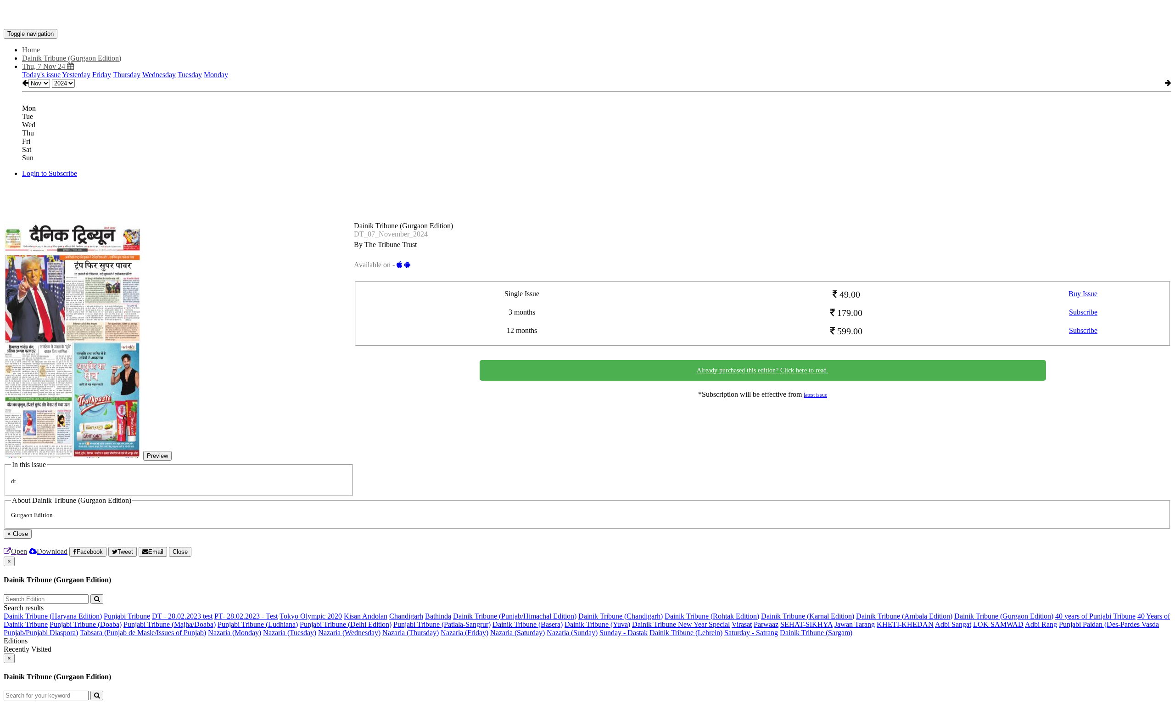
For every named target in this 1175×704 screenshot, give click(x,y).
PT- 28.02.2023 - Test (246, 616)
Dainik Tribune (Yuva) (597, 624)
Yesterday (76, 75)
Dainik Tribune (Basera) (527, 624)
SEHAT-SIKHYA (806, 624)
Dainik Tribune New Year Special (681, 624)
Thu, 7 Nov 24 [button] (44, 66)
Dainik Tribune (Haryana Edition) (53, 616)
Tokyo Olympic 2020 (311, 616)
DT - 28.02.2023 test (182, 616)
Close (180, 551)
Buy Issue (1083, 294)
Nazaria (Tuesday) (289, 632)
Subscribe (1083, 312)
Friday (101, 75)
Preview (157, 455)
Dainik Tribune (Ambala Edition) (904, 616)
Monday (216, 75)
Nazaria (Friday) (464, 632)
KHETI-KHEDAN (905, 624)
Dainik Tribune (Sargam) (816, 632)
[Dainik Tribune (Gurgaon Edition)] (587, 15)
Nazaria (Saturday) (517, 632)
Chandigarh (406, 616)
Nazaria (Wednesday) (349, 632)
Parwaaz (766, 624)
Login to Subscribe (49, 173)
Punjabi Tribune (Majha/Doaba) (169, 624)
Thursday (126, 75)
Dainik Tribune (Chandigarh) (620, 616)
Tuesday (190, 75)
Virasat (742, 624)
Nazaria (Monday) (234, 632)
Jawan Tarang (854, 624)
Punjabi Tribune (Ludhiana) (258, 624)
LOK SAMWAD (998, 624)
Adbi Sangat (953, 624)
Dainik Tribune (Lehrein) (685, 632)
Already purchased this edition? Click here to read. (762, 370)
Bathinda (438, 616)
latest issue (815, 395)
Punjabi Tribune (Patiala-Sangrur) (442, 624)
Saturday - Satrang (751, 632)
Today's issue (41, 75)
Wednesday (159, 75)
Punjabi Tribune (127, 616)
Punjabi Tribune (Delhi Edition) (346, 624)
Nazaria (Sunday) (572, 632)
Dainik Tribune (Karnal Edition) (807, 616)
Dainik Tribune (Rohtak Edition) (712, 616)
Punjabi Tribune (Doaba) (86, 624)
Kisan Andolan (365, 616)
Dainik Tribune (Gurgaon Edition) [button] (71, 58)
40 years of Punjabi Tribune (1095, 616)
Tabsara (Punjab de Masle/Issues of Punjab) (143, 632)
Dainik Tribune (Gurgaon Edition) (1003, 616)
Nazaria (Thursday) (410, 632)
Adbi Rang (1041, 624)
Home (31, 50)
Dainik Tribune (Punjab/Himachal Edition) (514, 616)
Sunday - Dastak (623, 632)
